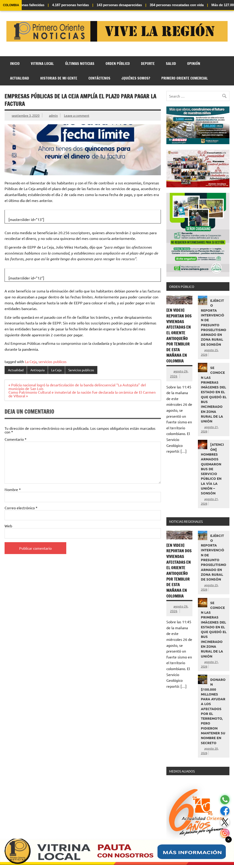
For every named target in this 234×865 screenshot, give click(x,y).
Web (8, 526)
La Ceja (31, 361)
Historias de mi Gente (58, 78)
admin (53, 115)
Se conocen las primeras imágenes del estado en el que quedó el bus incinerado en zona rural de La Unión (213, 394)
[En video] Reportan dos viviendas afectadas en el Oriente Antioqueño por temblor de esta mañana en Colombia (178, 335)
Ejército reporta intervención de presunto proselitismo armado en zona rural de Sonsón (213, 322)
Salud (171, 63)
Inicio (15, 63)
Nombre (13, 489)
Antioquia (37, 370)
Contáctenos (99, 78)
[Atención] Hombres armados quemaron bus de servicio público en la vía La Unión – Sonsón (212, 468)
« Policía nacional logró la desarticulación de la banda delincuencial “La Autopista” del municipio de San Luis (77, 386)
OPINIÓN (193, 63)
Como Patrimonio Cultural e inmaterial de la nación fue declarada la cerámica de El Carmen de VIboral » (82, 394)
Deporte (148, 63)
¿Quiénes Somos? (136, 78)
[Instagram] (224, 833)
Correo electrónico (21, 507)
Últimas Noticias (79, 63)
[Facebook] (224, 811)
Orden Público (118, 63)
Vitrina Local (42, 63)
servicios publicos (52, 361)
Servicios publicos (81, 370)
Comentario (16, 439)
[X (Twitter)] (224, 822)
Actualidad (19, 78)
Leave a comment (76, 115)
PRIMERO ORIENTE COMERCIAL (184, 78)
